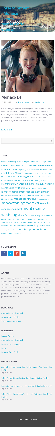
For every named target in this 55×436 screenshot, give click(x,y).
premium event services (18, 219)
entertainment (27, 165)
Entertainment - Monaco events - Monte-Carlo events (15, 18)
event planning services (32, 173)
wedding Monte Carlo (8, 230)
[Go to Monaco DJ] (27, 66)
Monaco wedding (43, 199)
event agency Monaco (24, 169)
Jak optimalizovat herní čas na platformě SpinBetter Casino (26, 386)
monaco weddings (13, 203)
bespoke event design (9, 162)
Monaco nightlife (7, 199)
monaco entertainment (13, 191)
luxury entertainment (25, 180)
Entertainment (23, 102)
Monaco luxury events (42, 196)
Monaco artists (31, 188)
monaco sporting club (25, 198)
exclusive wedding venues (21, 176)
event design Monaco (12, 172)
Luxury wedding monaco (24, 183)
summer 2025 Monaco (36, 222)
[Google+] (16, 253)
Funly (3, 348)
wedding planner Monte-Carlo (11, 233)
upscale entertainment (21, 226)
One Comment (40, 102)
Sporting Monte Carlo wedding (16, 222)
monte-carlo (34, 203)
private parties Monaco (36, 219)
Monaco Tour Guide (10, 317)
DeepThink (29, 419)
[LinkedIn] (23, 253)
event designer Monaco (43, 170)
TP (36, 419)
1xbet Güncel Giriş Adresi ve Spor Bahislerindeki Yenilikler (25, 378)
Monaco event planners (9, 196)
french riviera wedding (9, 180)
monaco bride (41, 188)
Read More (6, 129)
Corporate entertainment (12, 313)
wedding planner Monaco (33, 229)
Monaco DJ (11, 97)
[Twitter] (10, 253)
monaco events (26, 195)
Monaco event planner (37, 191)
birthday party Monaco (28, 161)
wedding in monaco (39, 225)
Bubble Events (7, 336)
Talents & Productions (11, 321)
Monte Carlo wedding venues (33, 215)
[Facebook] (4, 253)
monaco (20, 187)
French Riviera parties (43, 177)
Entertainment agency (10, 344)
